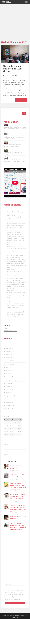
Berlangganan (15, 603)
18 (18, 429)
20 (5, 432)
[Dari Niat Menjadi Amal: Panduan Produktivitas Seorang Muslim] (6, 142)
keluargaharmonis (10, 380)
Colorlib (16, 615)
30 (13, 435)
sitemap (6, 451)
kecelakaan (9, 377)
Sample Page (7, 448)
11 (18, 426)
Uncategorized (9, 408)
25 (18, 432)
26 (21, 432)
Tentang (6, 454)
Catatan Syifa (9, 364)
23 (13, 432)
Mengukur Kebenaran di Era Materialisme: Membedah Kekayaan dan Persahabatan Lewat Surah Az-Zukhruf (14, 137)
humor (7, 367)
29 (10, 435)
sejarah (8, 399)
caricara (8, 357)
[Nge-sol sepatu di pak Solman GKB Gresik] (15, 54)
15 (10, 429)
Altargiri (8, 345)
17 (15, 429)
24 (15, 432)
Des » (16, 439)
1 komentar (19, 76)
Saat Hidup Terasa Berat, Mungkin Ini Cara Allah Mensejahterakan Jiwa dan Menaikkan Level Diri (15, 128)
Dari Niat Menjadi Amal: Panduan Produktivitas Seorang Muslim (12, 145)
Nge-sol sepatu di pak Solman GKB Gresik (12, 69)
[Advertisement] (15, 20)
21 (7, 432)
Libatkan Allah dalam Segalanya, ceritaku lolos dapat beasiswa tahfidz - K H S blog (15, 214)
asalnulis (8, 351)
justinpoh (8, 373)
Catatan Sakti (9, 361)
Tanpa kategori (10, 405)
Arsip (5, 328)
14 (7, 429)
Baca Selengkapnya (21, 100)
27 (5, 435)
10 (15, 426)
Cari (5, 111)
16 (13, 429)
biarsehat (8, 354)
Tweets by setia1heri (9, 563)
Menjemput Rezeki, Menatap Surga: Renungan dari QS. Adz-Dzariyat (13, 153)
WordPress (15, 617)
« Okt (13, 439)
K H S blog (6, 2)
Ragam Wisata (9, 396)
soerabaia (8, 402)
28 (7, 435)
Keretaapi (8, 383)
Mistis (7, 392)
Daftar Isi (6, 444)
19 (21, 429)
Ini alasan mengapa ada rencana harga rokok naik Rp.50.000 (16, 467)
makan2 (8, 386)
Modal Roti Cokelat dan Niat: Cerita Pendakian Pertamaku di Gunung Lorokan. (14, 160)
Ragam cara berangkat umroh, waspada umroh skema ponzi (16, 286)
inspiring (8, 370)
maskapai (8, 389)
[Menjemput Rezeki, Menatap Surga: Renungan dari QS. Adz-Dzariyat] (6, 150)
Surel (8, 584)
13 (5, 429)
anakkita (8, 348)
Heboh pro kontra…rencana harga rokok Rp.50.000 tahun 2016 (17, 476)
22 (10, 432)
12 (21, 426)
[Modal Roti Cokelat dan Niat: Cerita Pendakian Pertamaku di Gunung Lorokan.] (6, 157)
